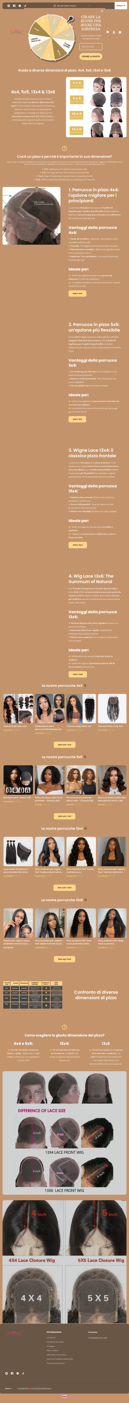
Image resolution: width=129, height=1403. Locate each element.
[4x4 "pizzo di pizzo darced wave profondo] (17, 708)
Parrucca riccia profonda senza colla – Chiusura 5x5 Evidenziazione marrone (79, 799)
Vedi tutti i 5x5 (64, 816)
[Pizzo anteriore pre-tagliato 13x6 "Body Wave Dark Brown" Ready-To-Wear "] (48, 923)
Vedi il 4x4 (77, 293)
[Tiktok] (25, 6)
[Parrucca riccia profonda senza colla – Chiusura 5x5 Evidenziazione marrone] (80, 780)
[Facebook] (14, 6)
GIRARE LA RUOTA (91, 56)
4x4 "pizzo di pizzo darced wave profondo (15, 728)
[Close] (102, 11)
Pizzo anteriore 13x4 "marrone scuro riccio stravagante (45, 871)
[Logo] (16, 32)
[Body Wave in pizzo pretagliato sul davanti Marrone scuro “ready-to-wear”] (80, 708)
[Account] (114, 32)
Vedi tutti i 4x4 (64, 744)
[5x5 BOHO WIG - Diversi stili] (17, 780)
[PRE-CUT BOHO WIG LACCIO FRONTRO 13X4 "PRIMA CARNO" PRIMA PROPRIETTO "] (111, 851)
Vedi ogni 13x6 (64, 959)
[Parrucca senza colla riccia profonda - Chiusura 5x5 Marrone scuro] (48, 780)
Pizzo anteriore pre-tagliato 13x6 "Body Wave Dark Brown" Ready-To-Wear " (47, 942)
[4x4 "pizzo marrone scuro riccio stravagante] (48, 708)
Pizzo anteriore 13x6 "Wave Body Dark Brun (15, 942)
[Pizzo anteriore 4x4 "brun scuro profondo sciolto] (111, 708)
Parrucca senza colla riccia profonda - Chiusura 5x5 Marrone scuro (47, 799)
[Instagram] (8, 6)
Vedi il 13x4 (78, 545)
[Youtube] (20, 6)
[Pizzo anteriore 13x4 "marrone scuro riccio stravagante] (48, 851)
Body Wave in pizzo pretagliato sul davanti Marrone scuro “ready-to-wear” (78, 728)
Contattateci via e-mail (97, 1337)
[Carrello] (120, 32)
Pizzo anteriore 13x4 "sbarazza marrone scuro (15, 870)
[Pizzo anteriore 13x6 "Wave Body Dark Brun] (17, 923)
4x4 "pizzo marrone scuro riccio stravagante (46, 728)
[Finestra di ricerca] (108, 32)
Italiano (8, 1388)
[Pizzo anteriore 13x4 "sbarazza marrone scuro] (17, 851)
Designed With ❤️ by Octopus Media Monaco (35, 1388)
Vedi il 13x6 (78, 674)
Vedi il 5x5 (77, 419)
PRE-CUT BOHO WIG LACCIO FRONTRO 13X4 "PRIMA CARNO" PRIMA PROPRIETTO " (111, 871)
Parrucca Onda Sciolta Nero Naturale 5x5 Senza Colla (111, 799)
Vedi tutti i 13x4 (65, 887)
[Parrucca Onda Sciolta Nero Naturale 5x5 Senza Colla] (111, 780)
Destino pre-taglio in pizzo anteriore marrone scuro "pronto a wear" (110, 942)
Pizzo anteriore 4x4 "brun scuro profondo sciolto (109, 728)
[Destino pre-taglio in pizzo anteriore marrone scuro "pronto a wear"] (111, 923)
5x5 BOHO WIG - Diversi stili (16, 797)
